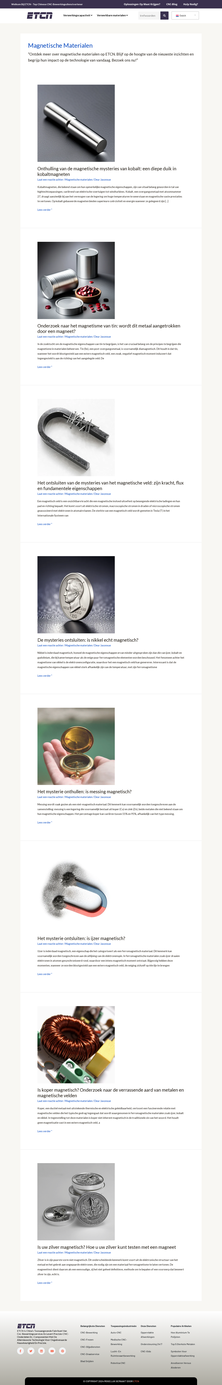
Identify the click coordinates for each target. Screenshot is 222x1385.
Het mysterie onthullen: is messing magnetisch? (84, 791)
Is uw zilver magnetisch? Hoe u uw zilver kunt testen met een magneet (106, 1247)
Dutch (182, 15)
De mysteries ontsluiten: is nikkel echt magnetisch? (87, 640)
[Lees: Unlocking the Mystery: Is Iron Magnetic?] (76, 892)
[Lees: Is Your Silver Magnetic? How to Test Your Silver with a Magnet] (76, 1201)
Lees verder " (44, 209)
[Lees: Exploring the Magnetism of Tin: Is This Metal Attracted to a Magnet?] (76, 280)
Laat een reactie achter (50, 179)
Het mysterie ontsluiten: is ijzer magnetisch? (81, 938)
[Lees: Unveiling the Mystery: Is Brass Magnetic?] (76, 746)
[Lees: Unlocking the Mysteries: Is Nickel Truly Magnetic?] (76, 594)
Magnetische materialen (78, 179)
